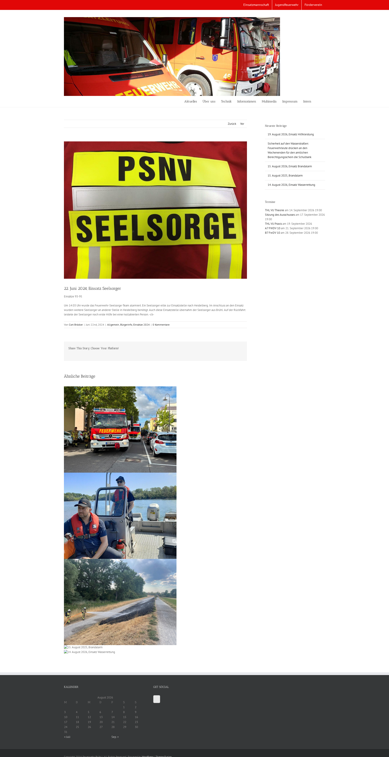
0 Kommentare (161, 324)
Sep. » (115, 737)
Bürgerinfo (126, 324)
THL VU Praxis (273, 224)
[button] (318, 101)
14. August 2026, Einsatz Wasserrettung (291, 185)
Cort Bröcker (76, 324)
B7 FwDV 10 (272, 233)
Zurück (232, 124)
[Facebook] (156, 699)
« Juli (67, 737)
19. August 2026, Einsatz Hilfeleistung (291, 134)
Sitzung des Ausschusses (280, 215)
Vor (242, 124)
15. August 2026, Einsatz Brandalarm (290, 166)
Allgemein (113, 324)
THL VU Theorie (274, 210)
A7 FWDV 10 (272, 228)
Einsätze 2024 (141, 324)
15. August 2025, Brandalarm (285, 175)
